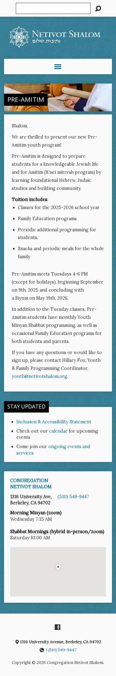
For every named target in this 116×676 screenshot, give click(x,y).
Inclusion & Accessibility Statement (53, 422)
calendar (58, 431)
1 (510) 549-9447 (61, 649)
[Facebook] (57, 627)
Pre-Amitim (25, 99)
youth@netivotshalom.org (39, 376)
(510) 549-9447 (73, 496)
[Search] (98, 9)
